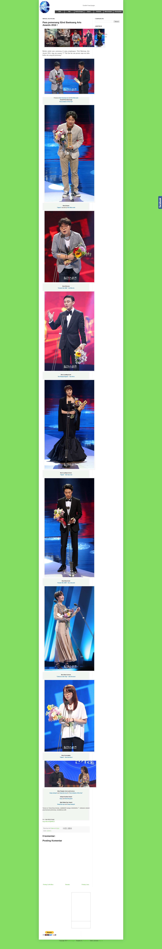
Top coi (101, 940)
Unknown (53, 828)
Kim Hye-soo (68, 474)
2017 (98, 29)
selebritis (49, 831)
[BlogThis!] (66, 828)
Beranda (67, 884)
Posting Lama (85, 884)
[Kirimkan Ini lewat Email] (64, 828)
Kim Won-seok (71, 207)
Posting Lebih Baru (48, 884)
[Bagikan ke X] (67, 828)
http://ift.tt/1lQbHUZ (48, 821)
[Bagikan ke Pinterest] (71, 828)
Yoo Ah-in (71, 376)
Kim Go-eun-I (72, 676)
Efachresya (86, 940)
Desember (101, 34)
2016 (98, 32)
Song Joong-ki (71, 804)
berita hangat (71, 940)
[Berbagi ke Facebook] (69, 828)
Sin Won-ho (71, 288)
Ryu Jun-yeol (71, 582)
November (102, 37)
